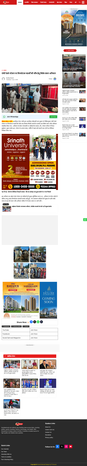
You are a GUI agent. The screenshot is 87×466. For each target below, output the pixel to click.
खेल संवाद (59, 2)
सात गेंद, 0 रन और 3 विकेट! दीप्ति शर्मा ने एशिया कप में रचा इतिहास (29, 391)
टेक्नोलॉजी (51, 2)
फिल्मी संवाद (43, 2)
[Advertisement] (30, 225)
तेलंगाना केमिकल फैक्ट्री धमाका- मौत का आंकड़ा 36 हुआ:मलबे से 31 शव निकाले (29, 192)
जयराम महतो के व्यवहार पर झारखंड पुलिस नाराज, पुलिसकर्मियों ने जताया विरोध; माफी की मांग (29, 373)
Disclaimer (48, 435)
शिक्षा (66, 2)
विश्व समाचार (34, 2)
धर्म (75, 2)
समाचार (20, 2)
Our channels (5, 449)
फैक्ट (71, 2)
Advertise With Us (6, 454)
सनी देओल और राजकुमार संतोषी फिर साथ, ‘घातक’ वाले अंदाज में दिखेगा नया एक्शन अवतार (47, 373)
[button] (80, 2)
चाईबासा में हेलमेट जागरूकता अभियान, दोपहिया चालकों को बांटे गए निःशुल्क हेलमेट (32, 206)
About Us (47, 427)
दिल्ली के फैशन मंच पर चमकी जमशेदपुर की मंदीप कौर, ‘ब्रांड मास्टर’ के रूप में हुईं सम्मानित (47, 391)
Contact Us (48, 432)
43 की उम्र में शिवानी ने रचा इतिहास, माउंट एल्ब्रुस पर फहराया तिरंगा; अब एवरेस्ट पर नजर (11, 412)
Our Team (4, 451)
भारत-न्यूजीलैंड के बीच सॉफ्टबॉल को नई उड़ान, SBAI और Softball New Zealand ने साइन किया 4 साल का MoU (11, 393)
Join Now (34, 330)
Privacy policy (49, 437)
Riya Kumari (11, 78)
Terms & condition (6, 457)
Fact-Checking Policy (7, 459)
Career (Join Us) (49, 429)
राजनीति (27, 2)
